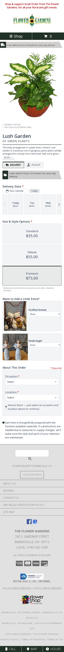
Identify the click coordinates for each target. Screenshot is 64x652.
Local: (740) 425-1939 (32, 547)
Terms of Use (55, 639)
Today (34, 190)
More (7, 157)
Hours (55, 649)
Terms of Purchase (33, 639)
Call (11, 649)
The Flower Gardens (16, 588)
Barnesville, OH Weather (17, 623)
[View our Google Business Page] (34, 523)
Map (33, 649)
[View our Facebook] (29, 523)
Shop (18, 36)
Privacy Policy (9, 639)
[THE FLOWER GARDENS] (32, 27)
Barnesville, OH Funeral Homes (21, 612)
